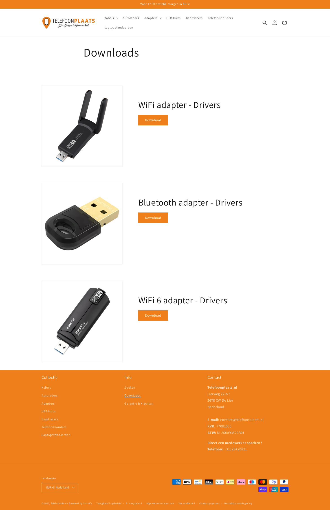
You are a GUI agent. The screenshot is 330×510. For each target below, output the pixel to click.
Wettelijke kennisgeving (238, 503)
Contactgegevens (209, 503)
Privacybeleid (134, 503)
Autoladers (50, 395)
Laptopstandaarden (56, 435)
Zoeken (129, 387)
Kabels (46, 387)
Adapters (48, 403)
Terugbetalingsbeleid (108, 503)
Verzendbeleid (186, 503)
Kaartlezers (50, 419)
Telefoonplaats (59, 503)
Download (153, 120)
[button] (111, 18)
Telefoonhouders (54, 427)
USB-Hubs (49, 411)
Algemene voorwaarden (160, 503)
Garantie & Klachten (138, 403)
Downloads (132, 395)
